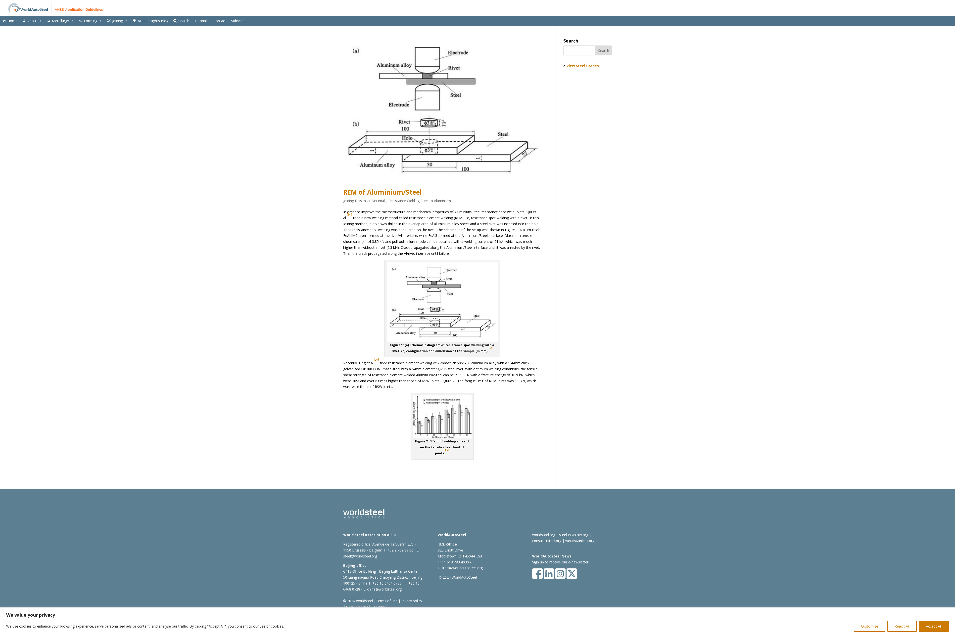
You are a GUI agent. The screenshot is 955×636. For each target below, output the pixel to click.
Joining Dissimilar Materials (364, 200)
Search (183, 20)
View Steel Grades (583, 65)
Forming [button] (90, 20)
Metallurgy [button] (60, 20)
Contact (219, 20)
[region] (477, 621)
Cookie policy (356, 606)
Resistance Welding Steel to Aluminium (419, 200)
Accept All (934, 626)
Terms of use (386, 600)
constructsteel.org (546, 540)
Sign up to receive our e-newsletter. (560, 562)
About (32, 20)
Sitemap (378, 606)
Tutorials (201, 20)
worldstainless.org (579, 540)
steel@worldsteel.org (360, 556)
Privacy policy (411, 600)
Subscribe (238, 20)
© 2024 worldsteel (358, 600)
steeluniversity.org (573, 534)
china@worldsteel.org (384, 589)
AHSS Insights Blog (153, 20)
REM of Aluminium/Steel (382, 192)
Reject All (902, 626)
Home (12, 20)
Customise (869, 626)
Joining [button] (117, 20)
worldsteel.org (543, 534)
